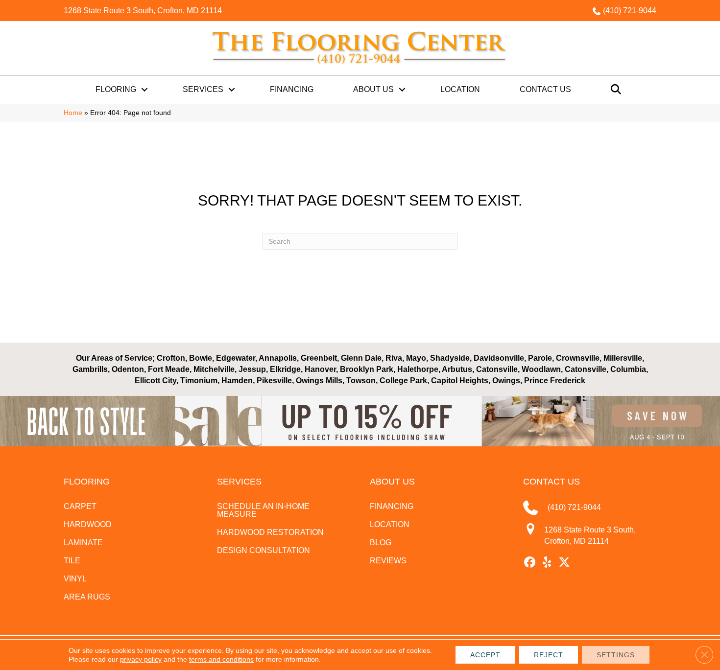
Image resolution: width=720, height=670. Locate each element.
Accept (485, 655)
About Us (373, 89)
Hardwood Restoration (270, 532)
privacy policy (141, 659)
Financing (291, 89)
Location (460, 89)
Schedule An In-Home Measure (263, 510)
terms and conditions (221, 659)
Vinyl (75, 579)
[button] (144, 89)
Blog (380, 542)
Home (73, 112)
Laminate (83, 542)
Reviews (388, 560)
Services (203, 89)
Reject (548, 655)
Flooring (116, 89)
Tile (72, 560)
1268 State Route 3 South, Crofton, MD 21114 (143, 10)
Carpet (80, 506)
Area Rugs (87, 597)
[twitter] (564, 562)
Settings (616, 655)
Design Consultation (263, 550)
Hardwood (88, 524)
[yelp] (547, 562)
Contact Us (545, 89)
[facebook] (530, 562)
